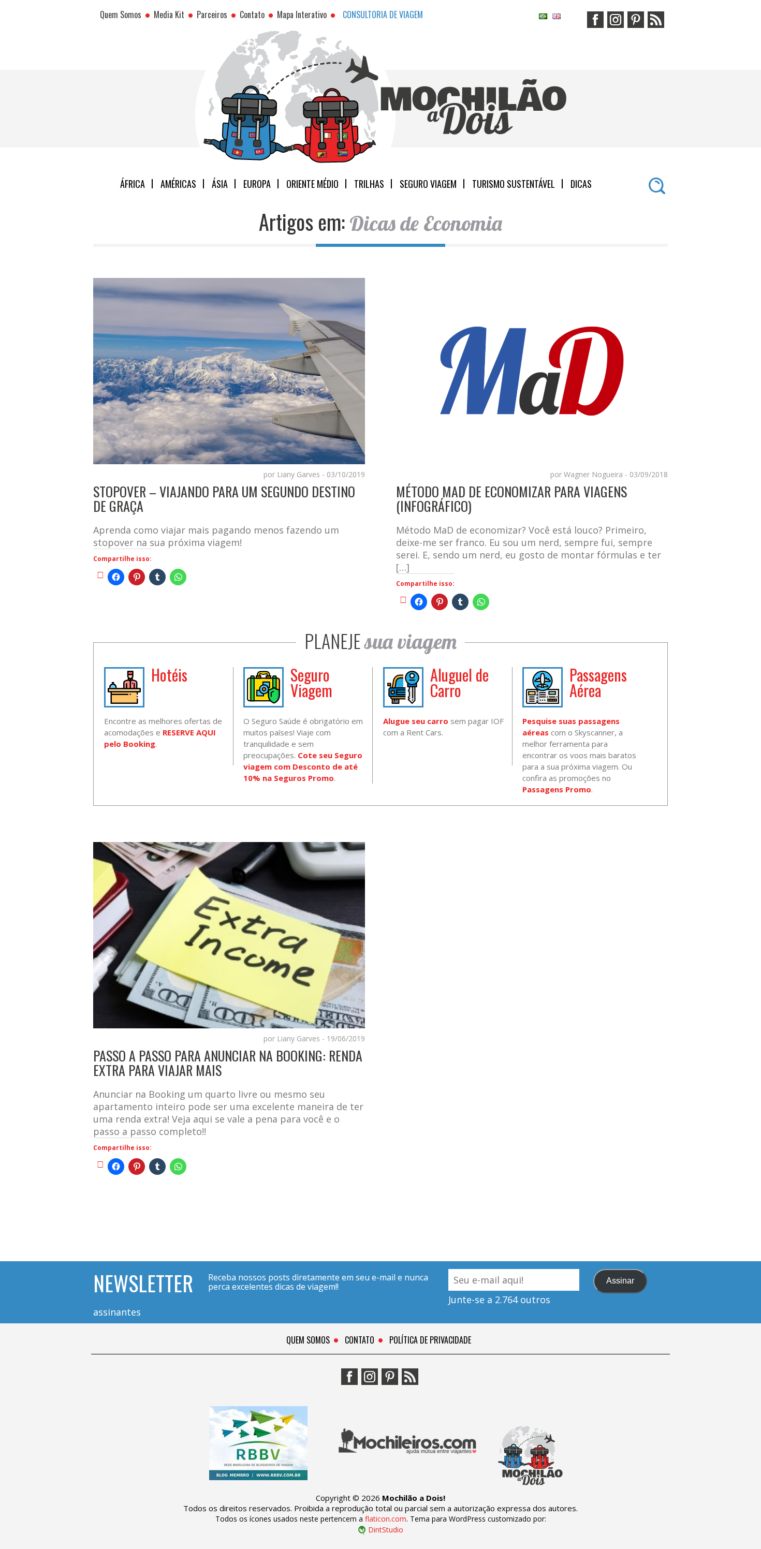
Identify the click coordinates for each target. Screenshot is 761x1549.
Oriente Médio (312, 183)
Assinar (620, 1280)
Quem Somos (120, 14)
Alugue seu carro (415, 721)
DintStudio (385, 1530)
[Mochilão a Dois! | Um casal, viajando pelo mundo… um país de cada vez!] (530, 1487)
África (132, 183)
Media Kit (169, 14)
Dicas (581, 183)
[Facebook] (595, 16)
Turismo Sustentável (513, 183)
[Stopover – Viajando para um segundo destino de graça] (100, 574)
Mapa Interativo (302, 14)
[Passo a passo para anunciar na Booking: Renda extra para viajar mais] (100, 1164)
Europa (257, 183)
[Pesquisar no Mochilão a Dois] (657, 182)
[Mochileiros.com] (408, 1487)
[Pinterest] (635, 16)
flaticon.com (385, 1519)
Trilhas (369, 183)
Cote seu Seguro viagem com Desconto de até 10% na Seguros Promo (302, 766)
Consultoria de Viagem (383, 14)
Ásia (220, 183)
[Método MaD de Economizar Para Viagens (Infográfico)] (403, 599)
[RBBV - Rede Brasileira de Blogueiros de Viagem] (258, 1487)
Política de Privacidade (430, 1340)
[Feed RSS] (656, 16)
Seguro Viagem (428, 183)
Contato (252, 14)
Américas (178, 183)
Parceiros (212, 14)
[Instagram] (615, 16)
